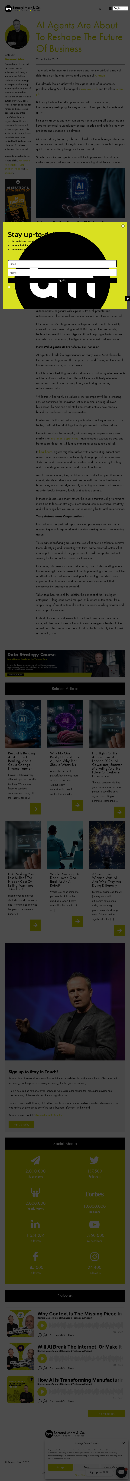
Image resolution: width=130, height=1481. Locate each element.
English (118, 8)
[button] (123, 226)
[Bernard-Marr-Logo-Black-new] (22, 6)
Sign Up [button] (62, 280)
